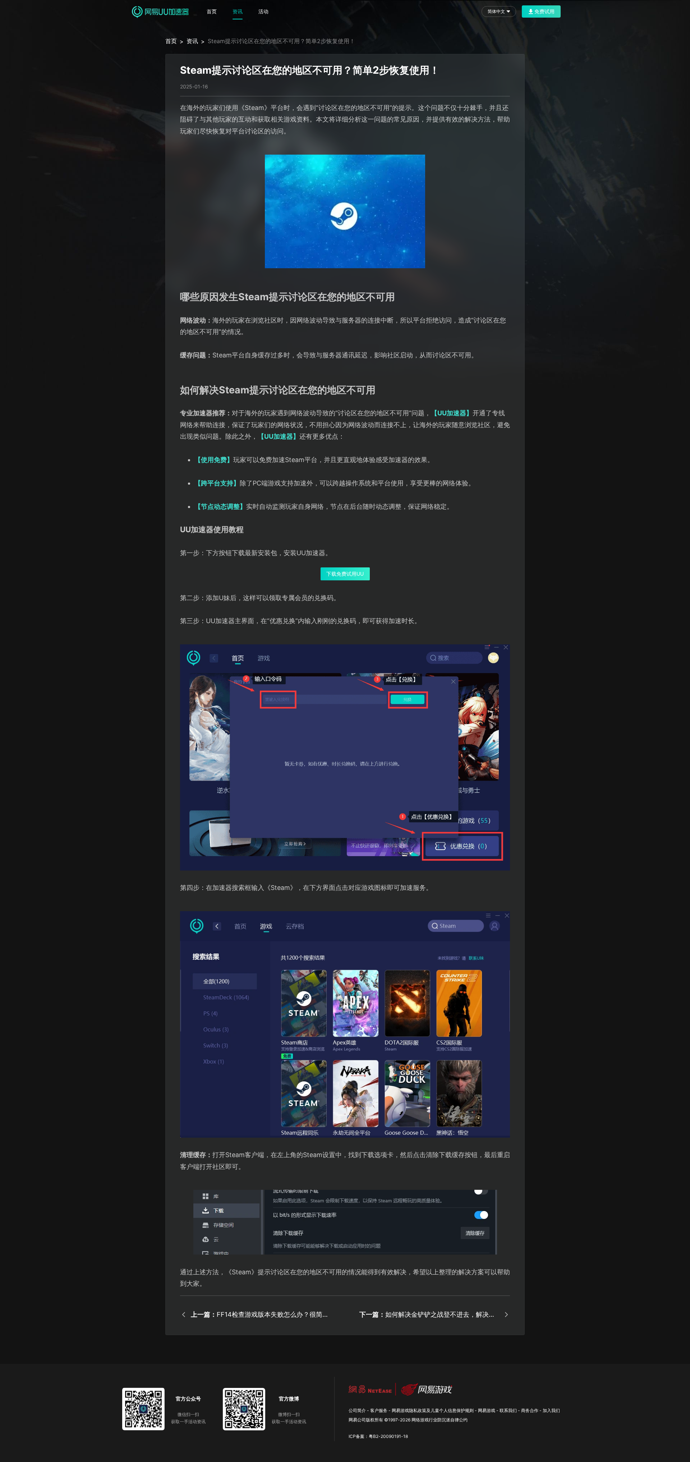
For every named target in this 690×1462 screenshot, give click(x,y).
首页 (212, 11)
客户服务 (378, 1410)
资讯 (238, 11)
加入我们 (551, 1410)
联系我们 (508, 1410)
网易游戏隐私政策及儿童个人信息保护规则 (433, 1410)
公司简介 (357, 1410)
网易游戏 (486, 1410)
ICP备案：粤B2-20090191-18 (378, 1436)
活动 (263, 11)
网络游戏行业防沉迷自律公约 (439, 1419)
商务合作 (529, 1410)
